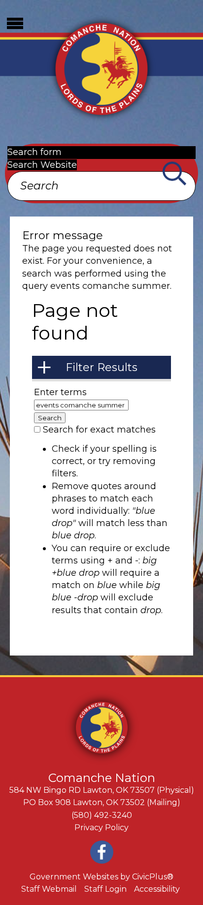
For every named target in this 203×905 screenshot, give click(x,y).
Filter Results (101, 367)
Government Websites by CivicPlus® (101, 876)
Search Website (42, 164)
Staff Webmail (49, 889)
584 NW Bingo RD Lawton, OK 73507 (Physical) (101, 790)
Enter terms (60, 392)
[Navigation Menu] (15, 23)
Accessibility (157, 889)
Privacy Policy (101, 827)
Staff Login (105, 889)
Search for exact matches (99, 429)
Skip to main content (46, 5)
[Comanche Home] (101, 67)
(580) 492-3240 (101, 815)
